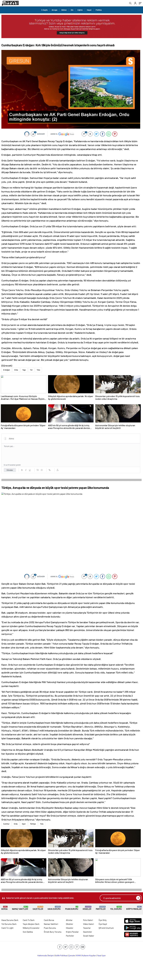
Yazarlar (87, 928)
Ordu (16, 370)
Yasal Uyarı (101, 955)
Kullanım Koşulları (89, 955)
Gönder (10, 470)
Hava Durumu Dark (9, 920)
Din (72, 10)
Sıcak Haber (88, 935)
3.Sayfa (44, 10)
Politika (99, 10)
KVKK (78, 955)
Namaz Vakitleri (20, 908)
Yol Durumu (116, 908)
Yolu (38, 370)
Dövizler (69, 924)
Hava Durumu (54, 908)
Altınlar (69, 920)
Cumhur (6, 824)
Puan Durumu (71, 908)
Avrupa (54, 10)
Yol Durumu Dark (8, 924)
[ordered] (38, 470)
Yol (31, 370)
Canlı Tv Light (7, 928)
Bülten (64, 10)
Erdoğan (6, 370)
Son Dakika (28, 932)
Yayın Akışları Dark (31, 924)
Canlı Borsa (49, 920)
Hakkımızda (42, 955)
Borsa (4, 908)
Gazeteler (38, 908)
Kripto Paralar (134, 908)
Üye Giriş (102, 920)
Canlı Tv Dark (28, 920)
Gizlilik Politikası (61, 955)
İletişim (51, 955)
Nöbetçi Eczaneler (31, 928)
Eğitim (80, 10)
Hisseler (87, 908)
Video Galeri (88, 924)
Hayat (89, 10)
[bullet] (42, 470)
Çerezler (72, 955)
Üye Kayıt (103, 924)
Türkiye (33, 824)
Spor (24, 824)
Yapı (24, 370)
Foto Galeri (88, 920)
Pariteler (101, 908)
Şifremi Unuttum (106, 928)
